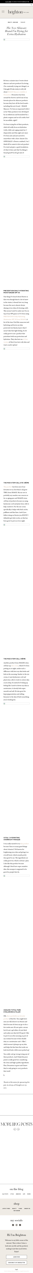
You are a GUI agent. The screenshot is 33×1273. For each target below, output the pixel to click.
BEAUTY (14, 1208)
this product (25, 843)
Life (24, 1194)
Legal (16, 1269)
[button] (31, 4)
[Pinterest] (13, 1225)
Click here (8, 1)
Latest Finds (6, 1208)
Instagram (16, 1210)
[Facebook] (20, 1225)
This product (8, 487)
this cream (14, 665)
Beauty (10, 22)
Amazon (18, 1194)
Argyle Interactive (24, 1271)
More (29, 1194)
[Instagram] (16, 1225)
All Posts (5, 1194)
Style (12, 1194)
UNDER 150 (27, 1208)
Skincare (15, 22)
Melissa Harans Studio (13, 1271)
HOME (20, 1208)
